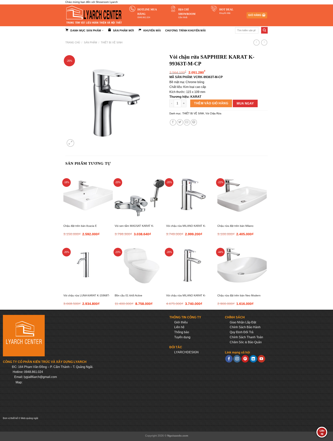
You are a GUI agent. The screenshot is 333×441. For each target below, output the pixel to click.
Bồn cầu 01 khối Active (128, 295)
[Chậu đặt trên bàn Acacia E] (88, 195)
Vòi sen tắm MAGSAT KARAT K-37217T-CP (134, 228)
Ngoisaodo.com (177, 435)
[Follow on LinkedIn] (253, 359)
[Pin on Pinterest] (194, 122)
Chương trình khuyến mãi (185, 30)
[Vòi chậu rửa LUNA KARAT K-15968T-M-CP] (88, 265)
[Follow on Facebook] (229, 359)
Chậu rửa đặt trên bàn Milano (235, 225)
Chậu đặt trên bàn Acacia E (80, 225)
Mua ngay (245, 103)
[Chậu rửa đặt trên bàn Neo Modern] (242, 265)
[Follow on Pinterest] (245, 359)
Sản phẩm (90, 42)
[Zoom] (70, 143)
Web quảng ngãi (29, 418)
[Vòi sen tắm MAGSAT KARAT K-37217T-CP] (139, 195)
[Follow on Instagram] (237, 359)
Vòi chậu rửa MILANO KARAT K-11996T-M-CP (186, 228)
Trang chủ (72, 42)
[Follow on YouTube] (261, 359)
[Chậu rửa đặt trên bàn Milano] (242, 195)
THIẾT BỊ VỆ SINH (111, 42)
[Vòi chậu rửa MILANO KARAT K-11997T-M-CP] (190, 265)
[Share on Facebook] (173, 122)
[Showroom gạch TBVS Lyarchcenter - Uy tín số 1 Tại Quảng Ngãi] (94, 15)
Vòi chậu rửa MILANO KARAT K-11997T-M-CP (186, 297)
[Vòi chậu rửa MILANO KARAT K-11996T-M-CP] (190, 195)
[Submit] (264, 30)
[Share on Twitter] (180, 122)
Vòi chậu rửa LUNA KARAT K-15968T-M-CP (86, 297)
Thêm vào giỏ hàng (211, 103)
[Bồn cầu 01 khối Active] (139, 265)
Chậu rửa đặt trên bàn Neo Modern (239, 295)
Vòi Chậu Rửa (213, 113)
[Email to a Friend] (187, 122)
